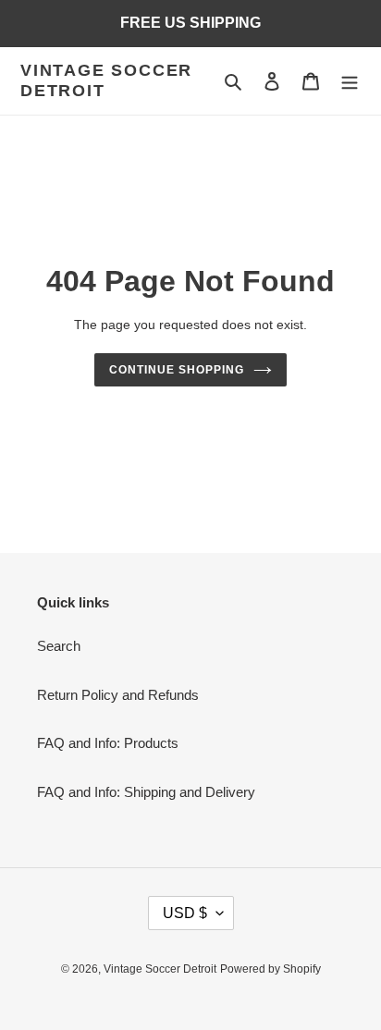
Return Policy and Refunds (118, 695)
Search (58, 646)
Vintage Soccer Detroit (106, 80)
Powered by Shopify (270, 969)
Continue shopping (176, 369)
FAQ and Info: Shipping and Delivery (146, 792)
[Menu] (349, 81)
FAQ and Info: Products (107, 743)
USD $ (185, 913)
